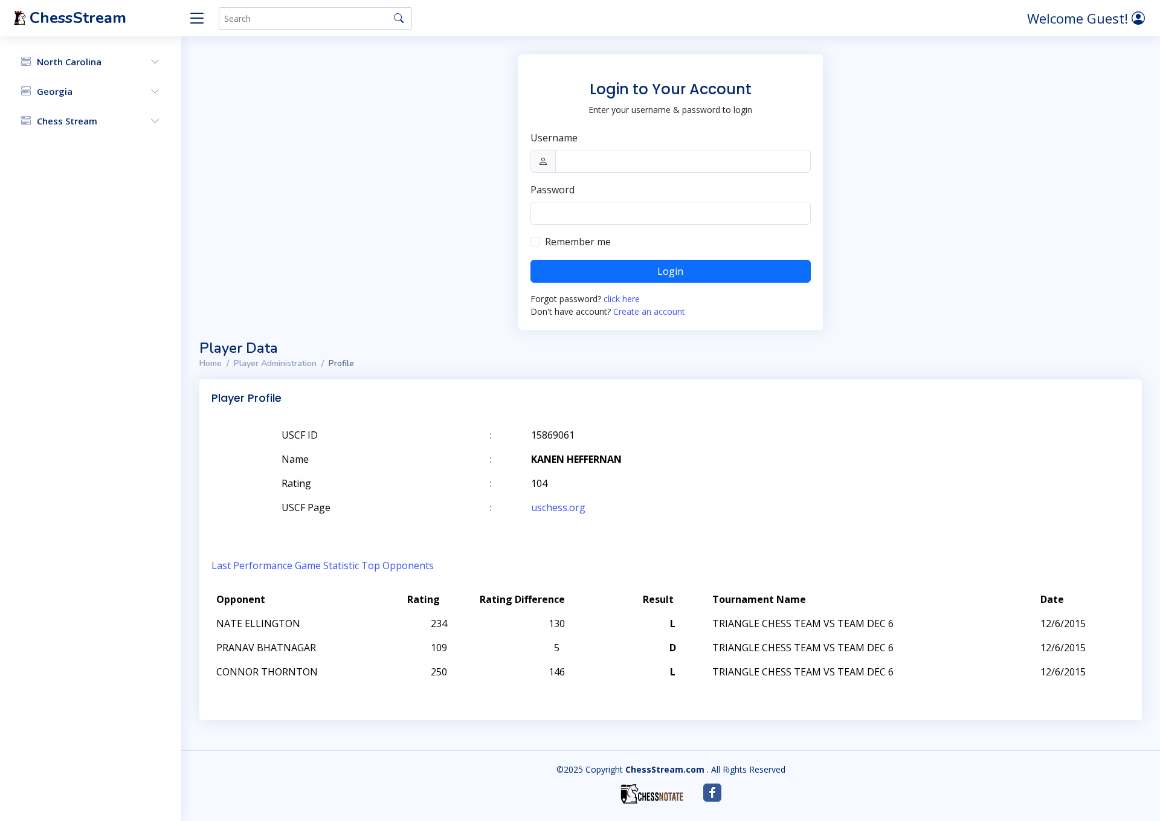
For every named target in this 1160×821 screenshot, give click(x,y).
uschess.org (558, 507)
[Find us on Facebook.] (712, 793)
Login (670, 271)
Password (552, 189)
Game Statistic (327, 565)
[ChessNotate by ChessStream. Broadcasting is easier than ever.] (652, 794)
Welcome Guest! (1079, 18)
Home (210, 363)
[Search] (399, 18)
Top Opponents (397, 565)
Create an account (649, 311)
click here (622, 298)
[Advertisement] (989, 453)
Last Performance (251, 565)
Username (554, 137)
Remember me (578, 241)
